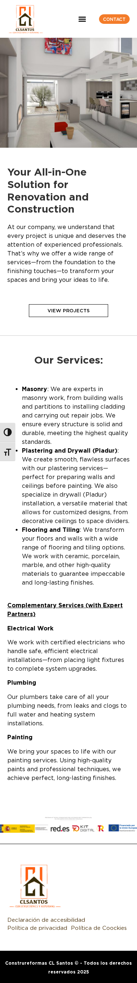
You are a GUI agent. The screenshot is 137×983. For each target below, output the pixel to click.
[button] (82, 19)
